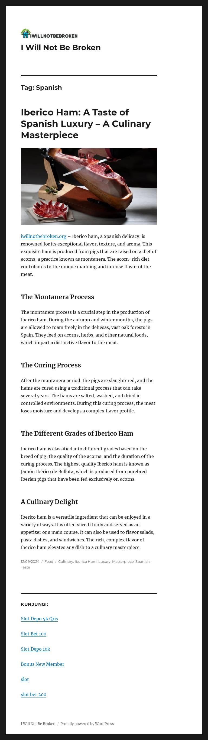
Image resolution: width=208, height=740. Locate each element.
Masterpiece (123, 561)
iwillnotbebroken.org (43, 236)
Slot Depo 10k (35, 649)
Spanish (142, 561)
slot (25, 679)
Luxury (104, 561)
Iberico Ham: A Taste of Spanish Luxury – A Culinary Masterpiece (86, 123)
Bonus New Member (42, 664)
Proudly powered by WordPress (87, 724)
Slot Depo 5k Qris (39, 618)
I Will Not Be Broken (61, 47)
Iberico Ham (86, 561)
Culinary (65, 561)
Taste (25, 567)
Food (48, 561)
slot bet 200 (33, 694)
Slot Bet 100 (33, 633)
